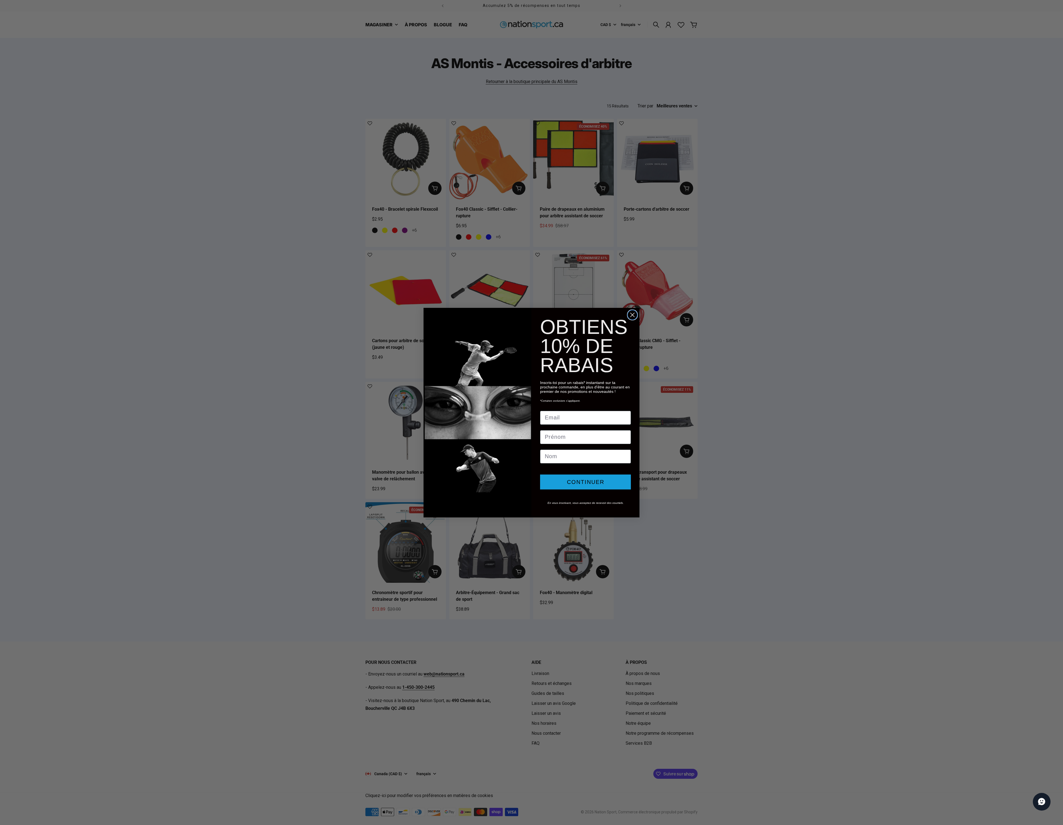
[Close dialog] (632, 315)
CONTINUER (585, 482)
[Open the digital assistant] (1042, 802)
